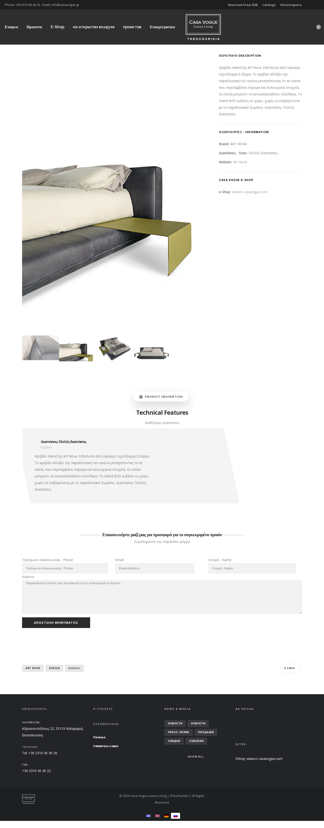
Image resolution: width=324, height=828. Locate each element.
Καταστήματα (291, 5)
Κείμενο (28, 576)
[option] (114, 193)
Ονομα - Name (219, 560)
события (196, 741)
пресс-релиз (178, 732)
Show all (196, 756)
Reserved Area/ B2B (243, 5)
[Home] (67, 799)
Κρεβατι (74, 668)
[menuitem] (148, 816)
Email (119, 560)
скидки (174, 741)
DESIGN (54, 668)
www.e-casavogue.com (250, 192)
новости (175, 723)
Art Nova (240, 162)
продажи (206, 732)
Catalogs (269, 5)
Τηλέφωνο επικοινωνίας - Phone (47, 560)
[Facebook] (316, 4)
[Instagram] (319, 4)
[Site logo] (203, 27)
